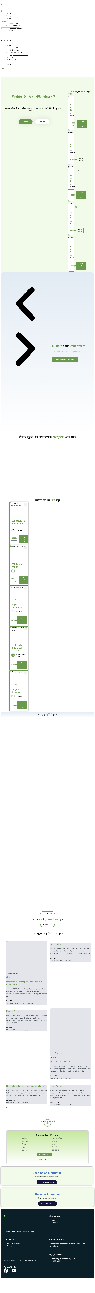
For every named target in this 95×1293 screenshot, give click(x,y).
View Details (81, 160)
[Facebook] (6, 1270)
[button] (25, 304)
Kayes (72, 115)
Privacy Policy (12, 1011)
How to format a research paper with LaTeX (25, 1086)
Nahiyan (72, 152)
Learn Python (56, 1086)
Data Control (55, 944)
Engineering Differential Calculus (17, 648)
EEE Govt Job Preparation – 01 (18, 523)
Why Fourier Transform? (60, 1061)
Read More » (10, 1001)
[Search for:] (13, 22)
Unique (20, 571)
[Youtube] (13, 1270)
